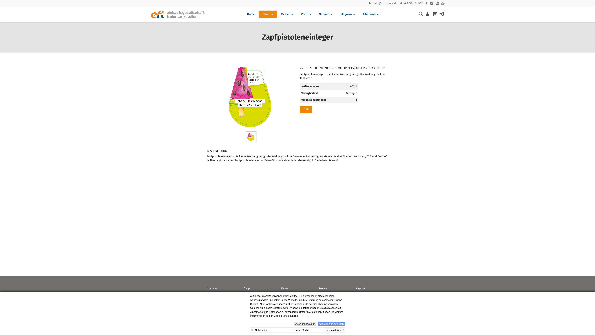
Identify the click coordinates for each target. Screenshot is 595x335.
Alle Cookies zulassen (331, 324)
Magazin (346, 14)
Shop (266, 14)
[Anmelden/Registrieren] (442, 14)
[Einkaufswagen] (434, 14)
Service (324, 14)
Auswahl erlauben (305, 324)
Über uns (369, 14)
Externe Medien (301, 330)
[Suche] (421, 14)
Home (251, 14)
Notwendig (260, 330)
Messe (285, 14)
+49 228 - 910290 (413, 3)
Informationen (334, 329)
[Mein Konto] (427, 14)
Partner (306, 14)
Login (306, 109)
